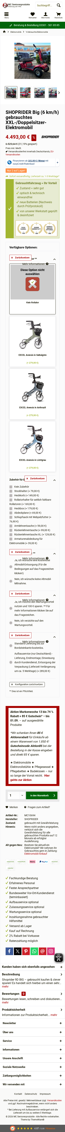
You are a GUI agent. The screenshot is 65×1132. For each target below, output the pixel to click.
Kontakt (18, 1094)
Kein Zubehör (21, 486)
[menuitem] (58, 15)
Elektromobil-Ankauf (35, 853)
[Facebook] (9, 951)
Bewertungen (10, 993)
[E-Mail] (42, 951)
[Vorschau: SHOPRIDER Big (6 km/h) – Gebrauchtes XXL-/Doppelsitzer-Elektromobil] (11, 92)
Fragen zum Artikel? (38, 807)
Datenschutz (31, 1094)
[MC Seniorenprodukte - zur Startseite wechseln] (16, 5)
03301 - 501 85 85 (49, 25)
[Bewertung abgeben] (23, 132)
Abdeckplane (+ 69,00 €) (27, 512)
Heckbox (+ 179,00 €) (26, 508)
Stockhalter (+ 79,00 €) (27, 491)
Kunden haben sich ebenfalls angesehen (28, 967)
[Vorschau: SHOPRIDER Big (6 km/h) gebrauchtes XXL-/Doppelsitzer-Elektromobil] (53, 92)
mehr (5, 986)
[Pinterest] (26, 951)
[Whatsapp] (34, 951)
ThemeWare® (37, 1119)
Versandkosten (54, 1100)
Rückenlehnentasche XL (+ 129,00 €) (34, 534)
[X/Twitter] (17, 951)
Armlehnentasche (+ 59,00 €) (30, 525)
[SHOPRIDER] (50, 137)
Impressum (45, 1094)
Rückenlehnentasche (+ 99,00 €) (32, 530)
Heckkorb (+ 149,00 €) (26, 495)
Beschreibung (11, 974)
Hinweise (50, 1128)
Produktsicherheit (13, 1009)
